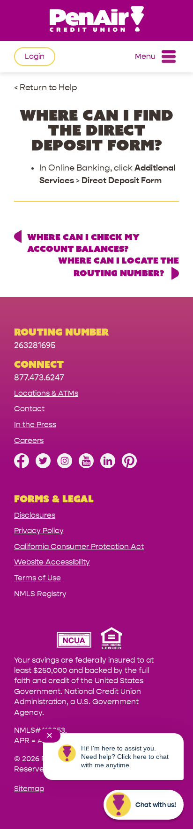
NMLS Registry (40, 593)
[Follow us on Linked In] (107, 465)
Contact (29, 408)
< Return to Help (45, 88)
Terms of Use (37, 577)
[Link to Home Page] (96, 20)
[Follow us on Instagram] (64, 465)
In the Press (35, 424)
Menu (145, 56)
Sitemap (29, 788)
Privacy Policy (39, 530)
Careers (29, 440)
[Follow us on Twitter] (43, 465)
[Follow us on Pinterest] (129, 465)
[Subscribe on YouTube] (86, 465)
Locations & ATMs (46, 393)
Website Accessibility (52, 561)
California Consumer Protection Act (79, 546)
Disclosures (34, 515)
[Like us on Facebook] (21, 465)
